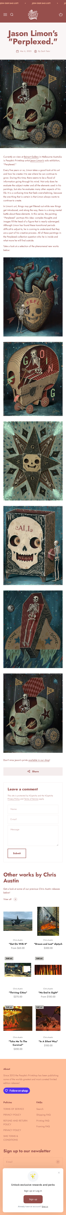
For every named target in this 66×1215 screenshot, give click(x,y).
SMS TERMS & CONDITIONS (10, 1137)
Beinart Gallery (31, 156)
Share (35, 771)
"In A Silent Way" (48, 1041)
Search (39, 1109)
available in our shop (38, 760)
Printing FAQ (42, 1120)
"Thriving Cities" (18, 992)
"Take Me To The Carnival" (18, 1043)
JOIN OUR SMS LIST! (31, 3)
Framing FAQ (43, 1126)
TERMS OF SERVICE (13, 1109)
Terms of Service (31, 798)
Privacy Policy (14, 798)
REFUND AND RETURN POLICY (15, 1122)
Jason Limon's (37, 160)
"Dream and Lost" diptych (48, 944)
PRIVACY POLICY (12, 1114)
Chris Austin (18, 940)
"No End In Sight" (48, 992)
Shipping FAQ (43, 1114)
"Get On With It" (18, 944)
